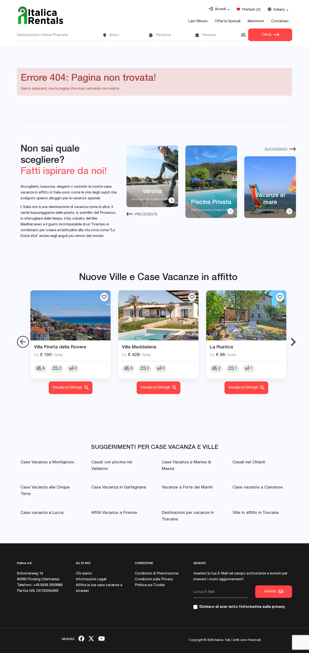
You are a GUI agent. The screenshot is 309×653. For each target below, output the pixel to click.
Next (293, 342)
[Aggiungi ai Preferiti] (104, 297)
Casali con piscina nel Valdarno (111, 465)
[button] (219, 9)
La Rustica (221, 346)
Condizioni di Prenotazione (156, 573)
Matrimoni (256, 21)
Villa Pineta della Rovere (60, 346)
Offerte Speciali (227, 21)
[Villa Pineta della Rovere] (70, 315)
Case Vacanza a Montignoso (47, 462)
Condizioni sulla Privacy (154, 579)
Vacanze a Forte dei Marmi (187, 488)
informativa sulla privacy (262, 607)
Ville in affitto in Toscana (255, 513)
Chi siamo (84, 573)
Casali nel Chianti (248, 462)
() (250, 10)
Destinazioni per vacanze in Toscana (188, 516)
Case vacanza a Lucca (42, 513)
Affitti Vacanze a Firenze (114, 513)
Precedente (146, 214)
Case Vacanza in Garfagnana (118, 488)
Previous (23, 342)
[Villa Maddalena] (158, 315)
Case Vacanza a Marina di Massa (186, 465)
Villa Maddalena (139, 346)
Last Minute (197, 21)
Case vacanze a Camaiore (257, 488)
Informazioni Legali (91, 579)
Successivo (276, 149)
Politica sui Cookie (150, 585)
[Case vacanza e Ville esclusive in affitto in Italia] (40, 15)
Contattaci (279, 21)
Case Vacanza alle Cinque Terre (45, 491)
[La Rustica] (246, 315)
